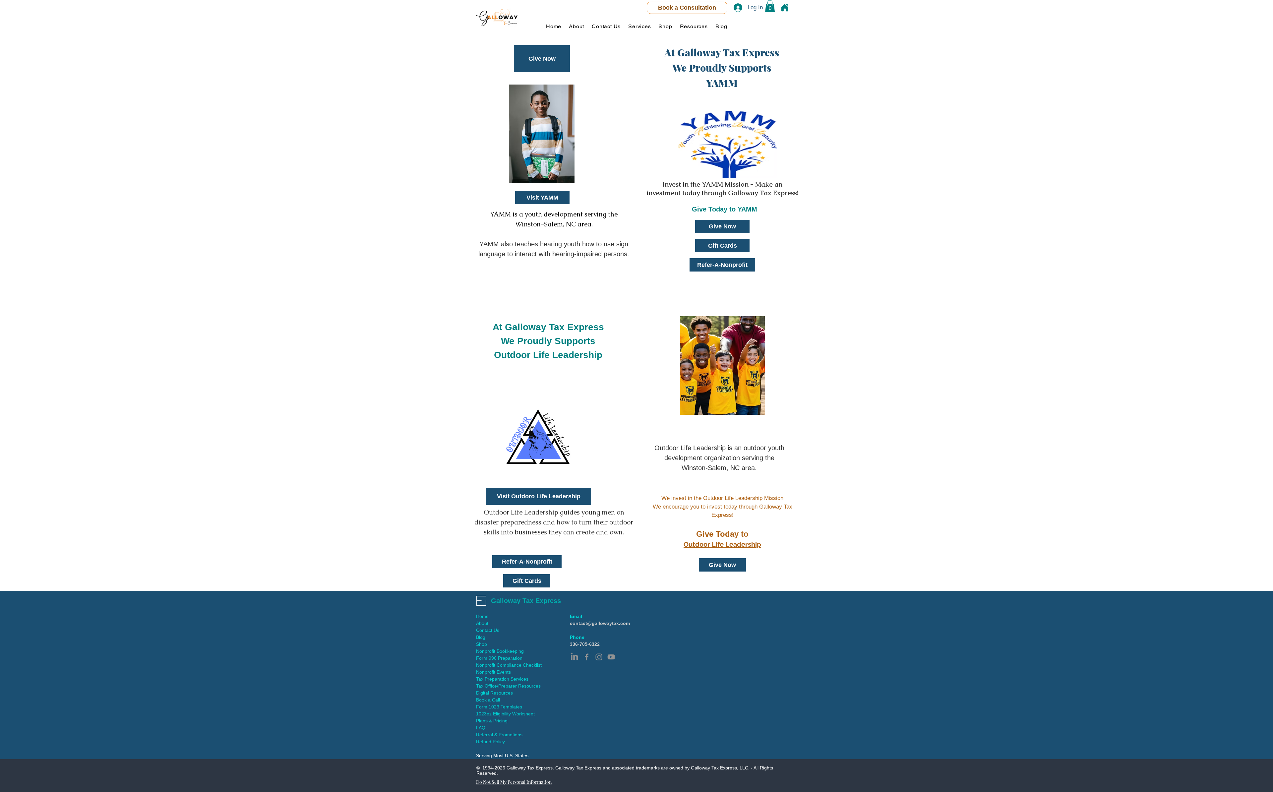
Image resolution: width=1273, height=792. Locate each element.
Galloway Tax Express (526, 600)
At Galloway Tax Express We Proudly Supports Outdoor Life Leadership (548, 341)
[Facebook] (586, 656)
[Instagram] (598, 656)
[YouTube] (611, 656)
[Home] (784, 7)
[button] (770, 6)
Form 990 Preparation (499, 658)
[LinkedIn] (574, 656)
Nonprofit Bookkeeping (500, 651)
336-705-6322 (585, 644)
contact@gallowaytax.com (600, 623)
